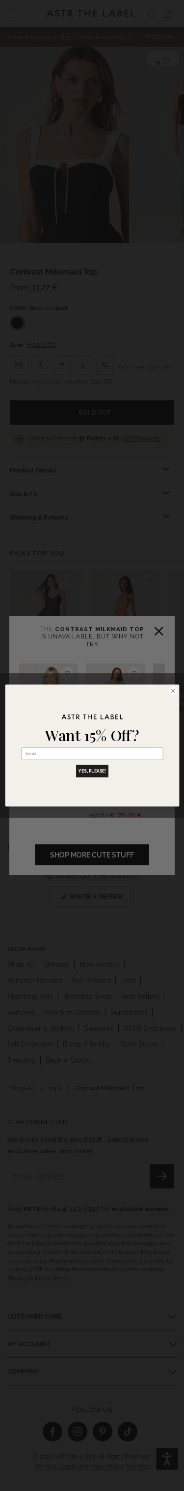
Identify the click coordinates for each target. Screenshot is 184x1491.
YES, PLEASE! (92, 771)
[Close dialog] (172, 691)
